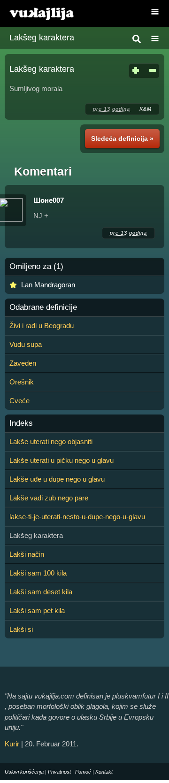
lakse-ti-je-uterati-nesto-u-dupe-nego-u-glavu (77, 517)
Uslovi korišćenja (24, 772)
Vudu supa (25, 344)
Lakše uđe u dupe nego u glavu (57, 479)
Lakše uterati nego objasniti (50, 441)
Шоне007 (48, 200)
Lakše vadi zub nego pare (48, 498)
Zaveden (22, 363)
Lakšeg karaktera (41, 37)
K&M (145, 109)
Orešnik (21, 382)
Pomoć (83, 772)
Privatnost (59, 772)
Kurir (12, 744)
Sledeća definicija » (122, 138)
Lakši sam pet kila (37, 610)
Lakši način (26, 554)
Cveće (19, 401)
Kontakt (104, 772)
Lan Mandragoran (48, 285)
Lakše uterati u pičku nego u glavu (61, 460)
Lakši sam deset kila (40, 592)
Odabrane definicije (43, 307)
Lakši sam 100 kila (38, 573)
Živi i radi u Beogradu (41, 326)
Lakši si (21, 629)
